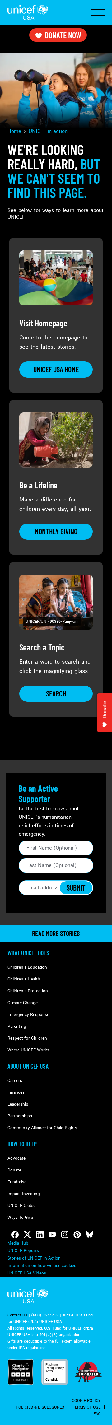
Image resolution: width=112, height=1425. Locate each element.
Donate (14, 1170)
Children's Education (27, 967)
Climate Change (22, 1003)
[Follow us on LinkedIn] (40, 1235)
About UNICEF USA (28, 1066)
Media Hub (17, 1243)
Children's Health (23, 979)
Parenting (16, 1026)
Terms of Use (86, 1407)
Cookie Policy (86, 1401)
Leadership (17, 1104)
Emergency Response (28, 1015)
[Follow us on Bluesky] (90, 1235)
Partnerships (19, 1116)
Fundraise (16, 1182)
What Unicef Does (28, 953)
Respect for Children (27, 1038)
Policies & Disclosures (40, 1407)
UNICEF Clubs (21, 1205)
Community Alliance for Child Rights (42, 1128)
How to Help (22, 1144)
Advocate (16, 1158)
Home (14, 131)
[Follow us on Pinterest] (77, 1235)
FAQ (97, 1414)
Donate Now (63, 35)
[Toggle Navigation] (98, 12)
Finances (16, 1092)
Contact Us (17, 1315)
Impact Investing (23, 1194)
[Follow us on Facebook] (15, 1235)
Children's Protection (27, 991)
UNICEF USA (27, 12)
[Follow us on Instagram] (65, 1235)
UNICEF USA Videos (26, 1273)
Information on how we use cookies (41, 1266)
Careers (14, 1080)
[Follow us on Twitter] (27, 1235)
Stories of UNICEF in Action (34, 1258)
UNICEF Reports (23, 1251)
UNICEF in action (48, 131)
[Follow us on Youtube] (52, 1235)
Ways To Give (20, 1217)
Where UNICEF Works (28, 1050)
